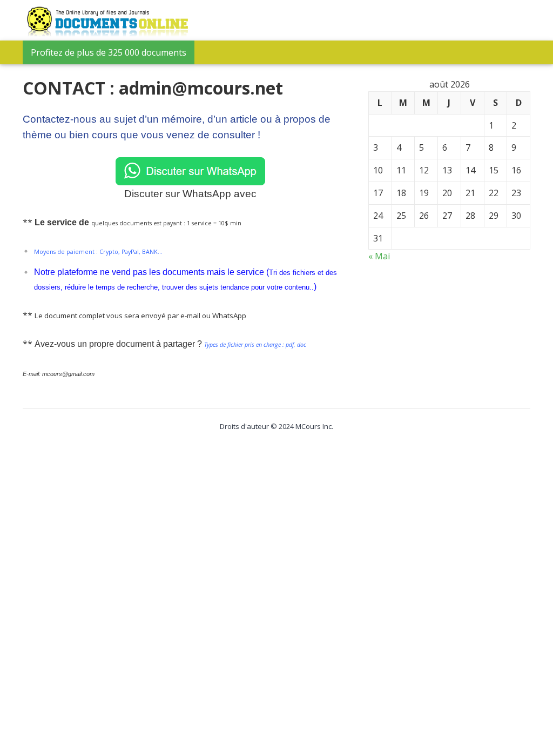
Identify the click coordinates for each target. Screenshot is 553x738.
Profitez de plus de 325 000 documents (108, 52)
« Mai (379, 256)
